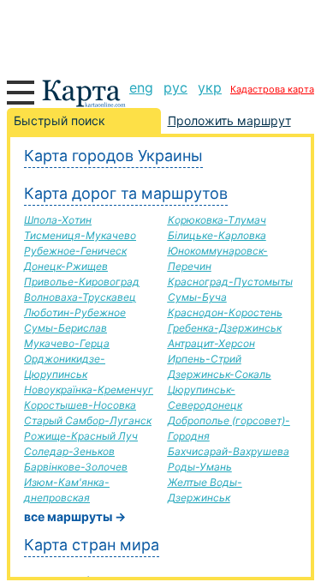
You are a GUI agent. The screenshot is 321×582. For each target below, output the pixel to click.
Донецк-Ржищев (66, 266)
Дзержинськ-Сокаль (219, 374)
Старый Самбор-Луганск (88, 420)
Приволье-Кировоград (82, 281)
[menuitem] (141, 87)
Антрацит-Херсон (211, 343)
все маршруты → (75, 516)
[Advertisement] (160, 34)
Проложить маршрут (229, 120)
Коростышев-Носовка (80, 405)
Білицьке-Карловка (217, 235)
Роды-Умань (200, 466)
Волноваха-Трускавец (80, 297)
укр (210, 87)
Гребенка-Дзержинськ (225, 327)
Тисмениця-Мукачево (80, 235)
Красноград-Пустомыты (230, 281)
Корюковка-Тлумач (217, 219)
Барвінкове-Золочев (76, 466)
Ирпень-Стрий (204, 358)
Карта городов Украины (113, 156)
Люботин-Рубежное (75, 312)
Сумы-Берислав (65, 327)
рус (175, 87)
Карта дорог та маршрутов (126, 193)
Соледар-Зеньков (69, 451)
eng (141, 87)
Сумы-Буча (197, 297)
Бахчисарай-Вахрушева (228, 451)
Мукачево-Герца (67, 343)
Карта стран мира (91, 545)
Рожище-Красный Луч (81, 435)
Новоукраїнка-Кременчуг (88, 389)
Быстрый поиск (59, 120)
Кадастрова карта (272, 89)
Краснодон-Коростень (225, 312)
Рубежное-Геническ (75, 250)
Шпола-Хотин (58, 219)
